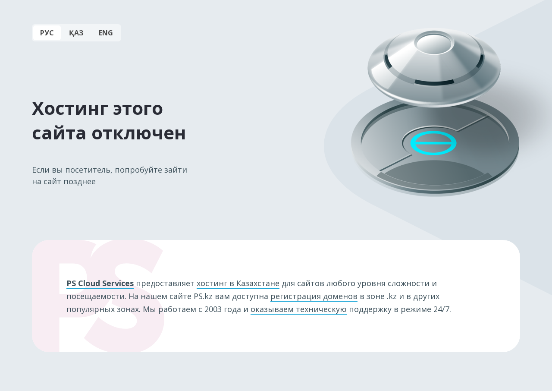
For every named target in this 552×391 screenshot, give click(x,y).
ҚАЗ (76, 33)
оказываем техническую (299, 309)
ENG (106, 33)
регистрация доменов (314, 296)
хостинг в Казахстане (238, 283)
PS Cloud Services (100, 283)
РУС (47, 33)
